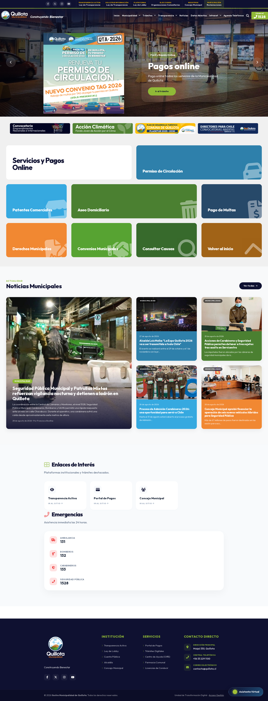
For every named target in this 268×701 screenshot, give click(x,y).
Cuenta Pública (112, 656)
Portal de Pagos (153, 645)
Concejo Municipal (113, 668)
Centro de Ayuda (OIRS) (157, 656)
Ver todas (249, 285)
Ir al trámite (162, 91)
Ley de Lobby (111, 651)
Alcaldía (108, 662)
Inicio (117, 15)
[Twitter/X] (55, 4)
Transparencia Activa (115, 645)
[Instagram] (62, 4)
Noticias (183, 15)
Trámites (147, 15)
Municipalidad (129, 15)
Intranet (213, 15)
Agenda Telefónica (234, 15)
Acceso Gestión (216, 695)
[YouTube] (69, 4)
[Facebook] (48, 4)
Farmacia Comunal (155, 662)
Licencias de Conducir (156, 668)
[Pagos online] (83, 74)
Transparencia (166, 15)
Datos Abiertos (199, 15)
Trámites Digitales (154, 651)
